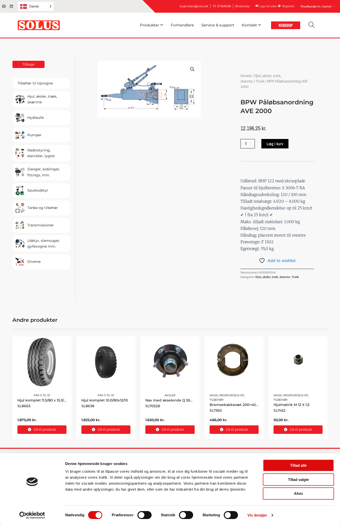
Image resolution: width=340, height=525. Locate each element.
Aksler (170, 395)
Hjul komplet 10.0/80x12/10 (104, 400)
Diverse (34, 261)
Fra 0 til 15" (42, 395)
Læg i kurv (275, 143)
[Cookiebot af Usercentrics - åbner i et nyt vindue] (32, 515)
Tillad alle (298, 465)
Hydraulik (35, 117)
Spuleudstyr (37, 190)
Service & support (217, 25)
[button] (192, 69)
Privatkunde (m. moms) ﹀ (318, 6)
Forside (246, 76)
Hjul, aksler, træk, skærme (42, 99)
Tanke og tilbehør (42, 207)
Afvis (298, 493)
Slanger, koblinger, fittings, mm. (43, 172)
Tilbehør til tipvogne (35, 83)
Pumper (34, 135)
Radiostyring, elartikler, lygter (41, 153)
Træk (260, 81)
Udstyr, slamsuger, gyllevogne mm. (43, 243)
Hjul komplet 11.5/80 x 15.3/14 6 (44, 400)
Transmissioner (40, 225)
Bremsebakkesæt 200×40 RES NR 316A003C (249, 404)
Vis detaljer (257, 515)
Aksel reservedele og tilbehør (227, 397)
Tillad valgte (298, 479)
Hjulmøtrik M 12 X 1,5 (291, 404)
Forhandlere (182, 25)
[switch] (144, 515)
